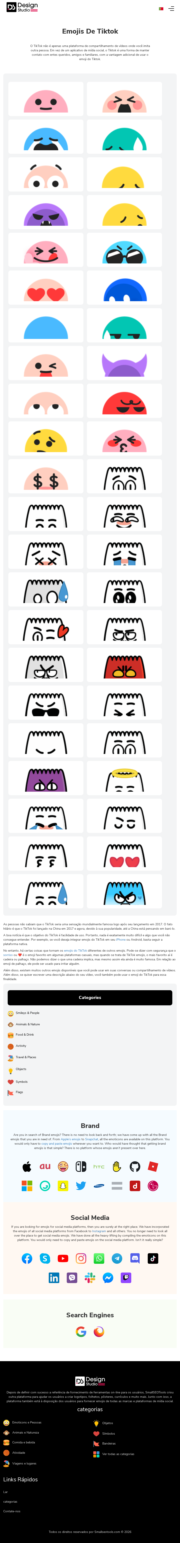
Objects (21, 1069)
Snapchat (91, 1139)
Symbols (22, 1082)
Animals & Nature (28, 1024)
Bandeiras (109, 1443)
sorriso (8, 955)
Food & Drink (25, 1035)
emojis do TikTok (75, 951)
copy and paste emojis (57, 1144)
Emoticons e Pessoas (26, 1422)
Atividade (18, 1453)
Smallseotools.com (107, 1532)
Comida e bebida (23, 1442)
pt (162, 8)
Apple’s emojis (71, 1139)
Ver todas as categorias (118, 1454)
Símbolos (108, 1434)
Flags (19, 1092)
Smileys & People (27, 1013)
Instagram (99, 1231)
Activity (21, 1046)
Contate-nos (11, 1511)
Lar (5, 1492)
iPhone (121, 940)
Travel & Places (26, 1057)
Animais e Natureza (25, 1432)
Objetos (107, 1423)
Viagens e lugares (24, 1463)
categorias (10, 1502)
